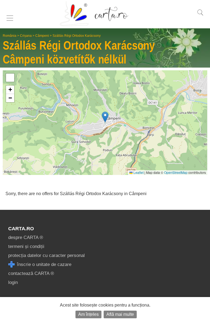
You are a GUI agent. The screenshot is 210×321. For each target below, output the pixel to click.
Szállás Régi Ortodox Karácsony (76, 36)
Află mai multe (120, 314)
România (9, 36)
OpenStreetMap (176, 172)
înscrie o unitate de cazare (43, 264)
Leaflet (138, 172)
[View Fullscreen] (10, 78)
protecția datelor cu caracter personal (46, 255)
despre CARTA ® (25, 237)
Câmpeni (42, 36)
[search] (200, 15)
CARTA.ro (21, 228)
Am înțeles (88, 314)
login (13, 282)
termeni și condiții (26, 246)
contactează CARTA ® (31, 273)
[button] (105, 117)
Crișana (26, 36)
